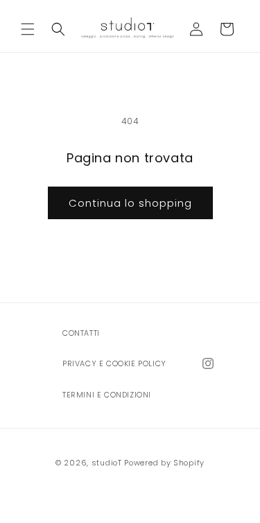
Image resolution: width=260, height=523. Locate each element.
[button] (27, 29)
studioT (107, 462)
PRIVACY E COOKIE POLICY (114, 364)
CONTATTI (81, 333)
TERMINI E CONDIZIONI (106, 395)
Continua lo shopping (130, 203)
